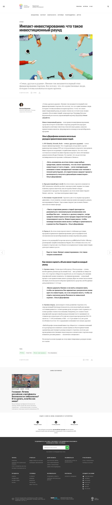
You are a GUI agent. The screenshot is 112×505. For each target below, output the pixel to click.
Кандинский (15, 478)
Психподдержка (70, 15)
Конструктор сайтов (52, 460)
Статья (21, 22)
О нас (91, 6)
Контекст (43, 15)
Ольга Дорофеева (52, 353)
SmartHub (79, 115)
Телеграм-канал (89, 476)
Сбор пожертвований (53, 462)
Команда (31, 478)
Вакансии (32, 480)
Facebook (87, 478)
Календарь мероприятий (36, 462)
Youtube (87, 484)
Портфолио (32, 482)
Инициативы (35, 15)
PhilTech (22, 353)
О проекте (32, 476)
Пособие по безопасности (19, 468)
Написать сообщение (70, 476)
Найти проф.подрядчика (53, 466)
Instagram (87, 480)
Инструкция (15, 389)
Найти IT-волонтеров (52, 464)
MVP (43, 186)
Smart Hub (29, 353)
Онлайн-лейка (16, 480)
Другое (79, 15)
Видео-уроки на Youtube (36, 460)
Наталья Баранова (24, 108)
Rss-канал (87, 488)
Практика (79, 6)
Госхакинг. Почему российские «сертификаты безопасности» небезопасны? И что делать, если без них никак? (25, 396)
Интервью (61, 15)
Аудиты (14, 476)
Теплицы (76, 113)
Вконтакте (87, 482)
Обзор (22, 389)
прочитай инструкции (59, 429)
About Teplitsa (33, 484)
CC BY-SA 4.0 (24, 500)
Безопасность (51, 15)
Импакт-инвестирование (40, 353)
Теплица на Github (88, 462)
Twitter (87, 486)
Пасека (14, 482)
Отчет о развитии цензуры (19, 466)
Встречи (85, 6)
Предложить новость (53, 476)
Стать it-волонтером (88, 460)
